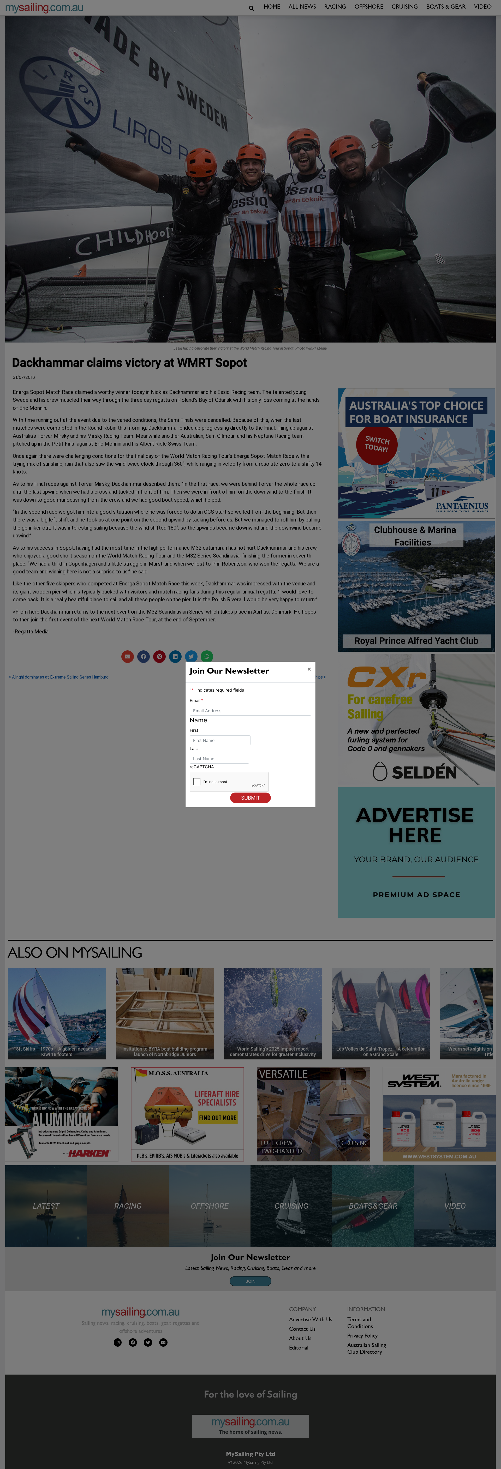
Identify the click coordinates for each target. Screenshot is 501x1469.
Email (196, 700)
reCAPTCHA (202, 766)
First (194, 730)
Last (194, 748)
